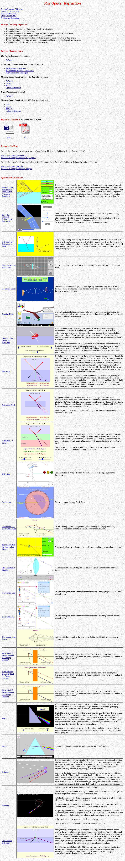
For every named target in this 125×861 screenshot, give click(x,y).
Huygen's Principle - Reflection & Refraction (7, 218)
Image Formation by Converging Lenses (8, 547)
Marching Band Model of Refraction (8, 340)
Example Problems (8, 16)
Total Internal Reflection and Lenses (20, 71)
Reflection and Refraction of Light (7, 244)
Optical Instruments (13, 88)
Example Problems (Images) (12, 166)
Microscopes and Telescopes (17, 73)
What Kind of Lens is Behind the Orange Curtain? (8, 656)
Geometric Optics (9, 289)
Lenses (8, 83)
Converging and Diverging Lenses (9, 528)
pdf (25, 137)
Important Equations (9, 13)
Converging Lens (9, 593)
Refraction (10, 60)
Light (8, 104)
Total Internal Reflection (7, 842)
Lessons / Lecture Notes (10, 11)
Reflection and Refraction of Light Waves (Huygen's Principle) (7, 191)
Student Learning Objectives (12, 9)
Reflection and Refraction (16, 68)
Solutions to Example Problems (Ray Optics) (18, 158)
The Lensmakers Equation (8, 569)
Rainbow (5, 772)
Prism (4, 718)
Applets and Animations (10, 18)
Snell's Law (6, 502)
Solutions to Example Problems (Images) (16, 169)
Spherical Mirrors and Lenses (9, 266)
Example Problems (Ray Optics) (13, 155)
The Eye (9, 85)
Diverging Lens (8, 617)
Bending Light (7, 314)
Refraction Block (8, 405)
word (9, 137)
